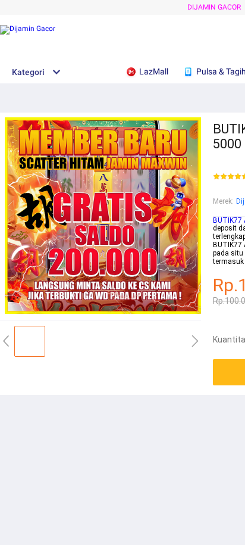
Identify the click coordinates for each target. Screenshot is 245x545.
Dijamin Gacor (214, 7)
